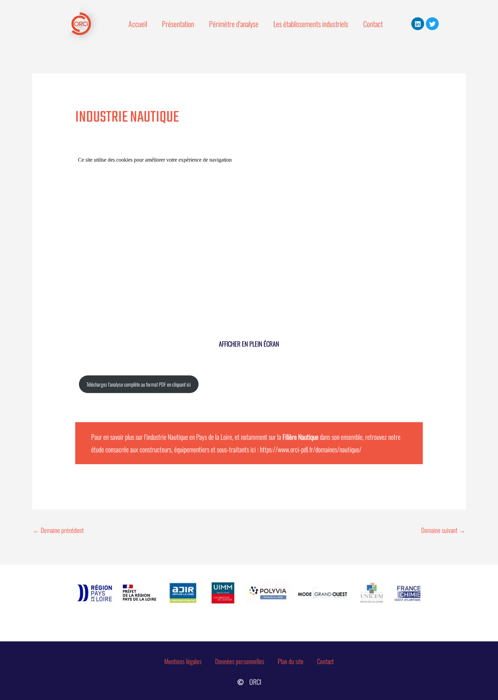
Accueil (137, 23)
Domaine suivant (443, 530)
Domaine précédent (58, 530)
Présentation (178, 23)
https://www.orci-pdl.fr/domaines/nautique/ (310, 449)
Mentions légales (183, 661)
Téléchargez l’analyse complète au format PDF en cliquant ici (138, 384)
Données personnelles (239, 661)
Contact (373, 23)
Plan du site (291, 661)
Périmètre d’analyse (233, 23)
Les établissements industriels (310, 23)
